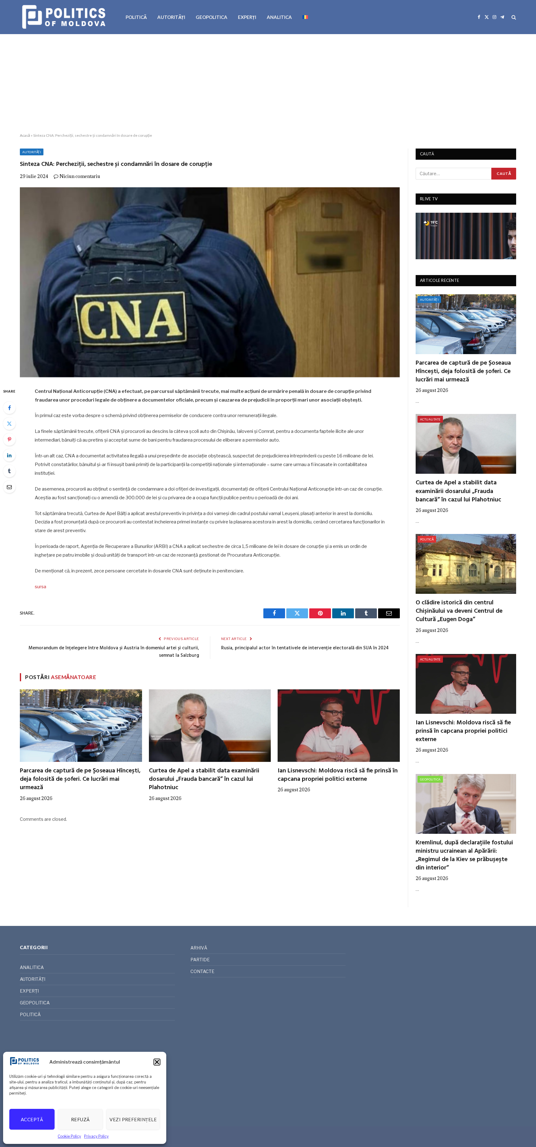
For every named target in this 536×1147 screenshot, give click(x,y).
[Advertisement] (268, 83)
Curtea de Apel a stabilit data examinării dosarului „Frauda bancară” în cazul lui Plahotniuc (204, 779)
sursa (40, 586)
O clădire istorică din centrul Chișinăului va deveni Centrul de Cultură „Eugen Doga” (459, 611)
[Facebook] (9, 408)
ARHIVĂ (198, 947)
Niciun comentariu (80, 176)
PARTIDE (200, 959)
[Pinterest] (9, 439)
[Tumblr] (9, 471)
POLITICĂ (136, 17)
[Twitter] (9, 423)
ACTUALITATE (430, 419)
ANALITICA (279, 17)
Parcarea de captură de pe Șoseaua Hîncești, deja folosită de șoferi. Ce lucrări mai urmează (80, 779)
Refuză (80, 1119)
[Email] (9, 487)
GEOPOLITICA (211, 17)
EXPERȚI (247, 17)
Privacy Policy (96, 1136)
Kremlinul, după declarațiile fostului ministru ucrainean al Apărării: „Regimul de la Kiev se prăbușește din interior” (464, 856)
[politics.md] (64, 17)
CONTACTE (202, 971)
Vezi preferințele (133, 1119)
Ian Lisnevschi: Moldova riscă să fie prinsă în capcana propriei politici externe (338, 775)
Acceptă (32, 1119)
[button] (157, 1062)
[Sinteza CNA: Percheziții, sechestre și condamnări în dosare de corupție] (210, 282)
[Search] (513, 17)
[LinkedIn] (9, 455)
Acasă (25, 135)
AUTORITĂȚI (171, 17)
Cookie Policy (69, 1136)
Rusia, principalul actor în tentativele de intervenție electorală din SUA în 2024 (305, 648)
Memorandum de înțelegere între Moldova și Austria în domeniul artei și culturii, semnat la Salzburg (114, 651)
